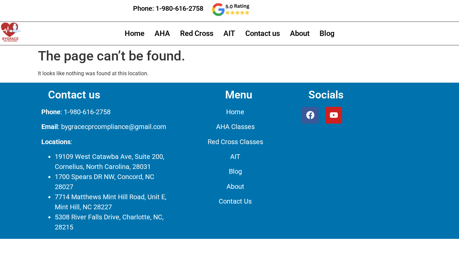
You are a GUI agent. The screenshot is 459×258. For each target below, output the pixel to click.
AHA (162, 33)
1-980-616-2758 (179, 8)
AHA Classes (235, 127)
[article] (105, 169)
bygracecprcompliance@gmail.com (113, 127)
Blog (327, 33)
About (299, 33)
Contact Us (235, 201)
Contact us (262, 33)
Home (134, 33)
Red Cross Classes (235, 142)
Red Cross (196, 33)
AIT (229, 33)
